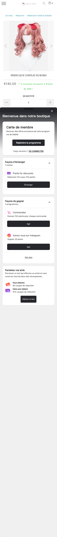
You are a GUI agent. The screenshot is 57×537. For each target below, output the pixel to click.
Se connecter (36, 151)
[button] (28, 163)
